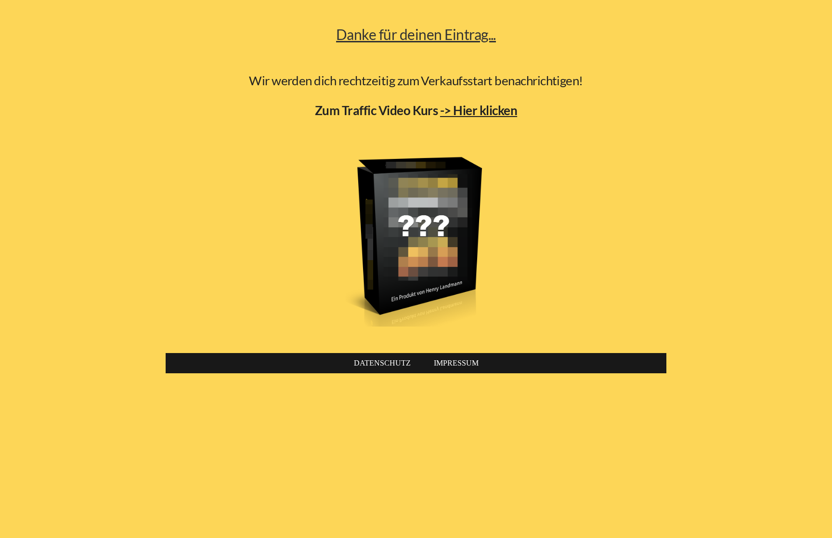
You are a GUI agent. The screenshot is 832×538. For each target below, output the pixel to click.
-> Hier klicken (478, 110)
